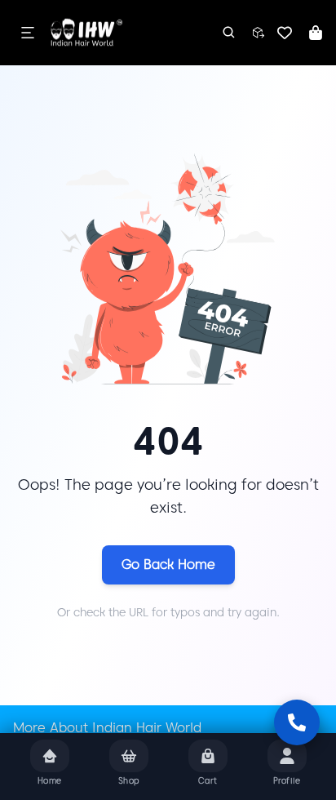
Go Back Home (168, 564)
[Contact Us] (297, 722)
